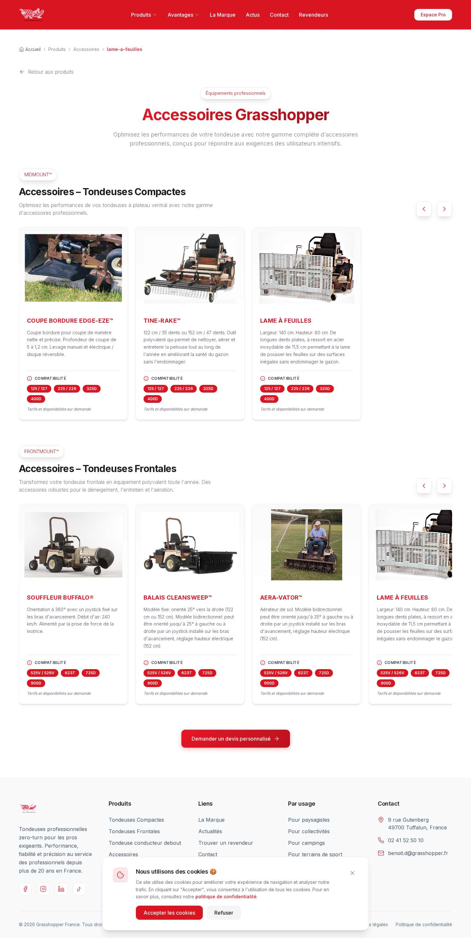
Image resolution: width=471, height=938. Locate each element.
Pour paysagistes (309, 820)
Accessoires (86, 49)
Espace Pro (433, 14)
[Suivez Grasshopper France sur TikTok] (79, 889)
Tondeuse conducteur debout (145, 843)
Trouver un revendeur (225, 843)
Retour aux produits (51, 72)
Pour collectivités (309, 831)
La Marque (223, 15)
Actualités (210, 831)
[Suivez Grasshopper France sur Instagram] (43, 889)
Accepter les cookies (169, 912)
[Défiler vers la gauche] (424, 209)
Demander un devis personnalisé (231, 738)
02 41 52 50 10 (406, 840)
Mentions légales (370, 924)
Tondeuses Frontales (134, 831)
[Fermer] (352, 873)
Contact (279, 15)
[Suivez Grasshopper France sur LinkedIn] (61, 889)
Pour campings (306, 843)
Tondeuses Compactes (136, 820)
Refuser (223, 912)
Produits (141, 15)
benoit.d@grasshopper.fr (418, 853)
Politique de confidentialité (424, 924)
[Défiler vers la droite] (444, 209)
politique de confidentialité (226, 896)
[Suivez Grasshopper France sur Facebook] (25, 889)
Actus (253, 15)
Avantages (180, 15)
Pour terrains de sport (315, 854)
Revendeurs (313, 15)
